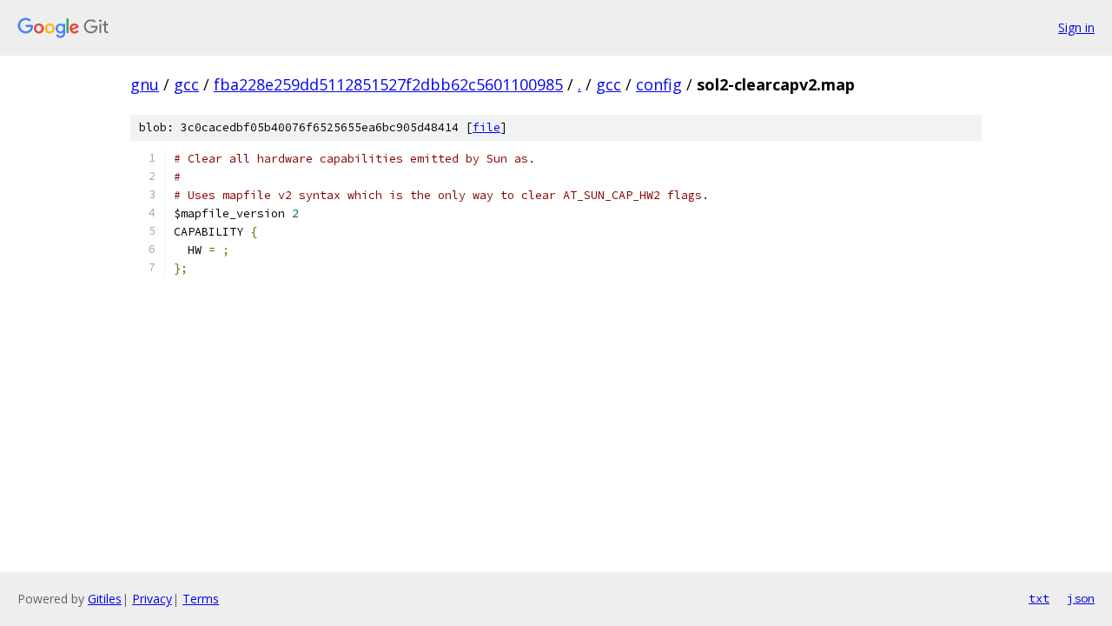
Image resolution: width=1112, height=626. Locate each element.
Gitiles (105, 598)
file (486, 127)
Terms (200, 598)
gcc (186, 84)
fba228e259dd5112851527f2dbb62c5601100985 (388, 84)
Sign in (1076, 27)
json (1081, 598)
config (659, 84)
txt (1039, 598)
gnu (144, 84)
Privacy (152, 598)
